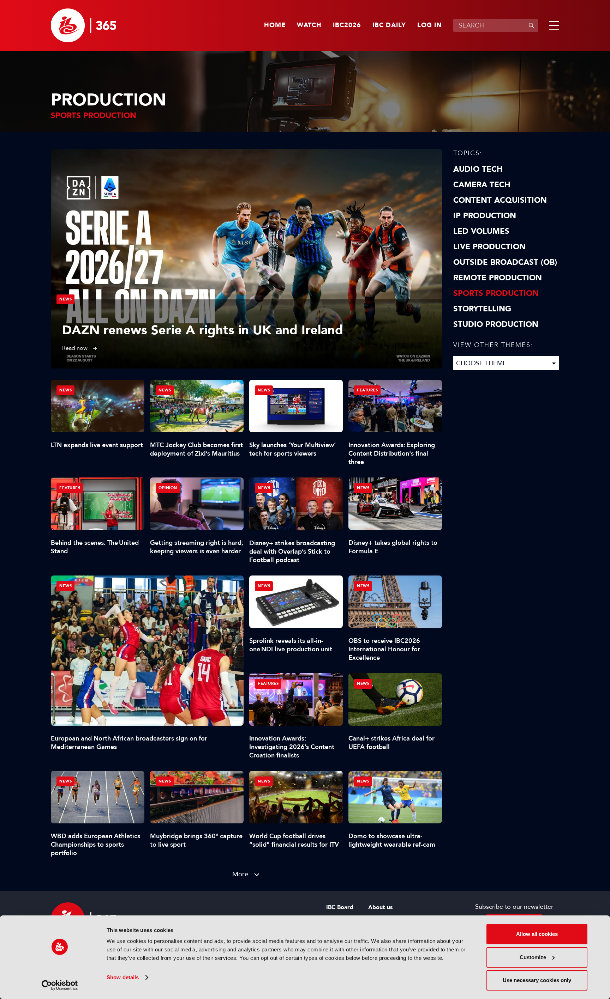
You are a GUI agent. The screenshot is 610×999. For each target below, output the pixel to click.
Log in (429, 25)
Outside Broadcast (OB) (505, 262)
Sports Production (496, 293)
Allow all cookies (537, 934)
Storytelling (482, 309)
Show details (123, 977)
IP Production (484, 216)
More (240, 874)
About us (380, 907)
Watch (309, 25)
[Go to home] (83, 25)
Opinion (168, 488)
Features (367, 390)
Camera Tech (481, 184)
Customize (533, 957)
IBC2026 (347, 25)
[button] (552, 25)
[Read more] (246, 258)
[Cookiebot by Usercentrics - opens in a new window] (60, 985)
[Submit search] (531, 25)
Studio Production (495, 324)
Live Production (489, 247)
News (65, 299)
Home (275, 25)
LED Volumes (481, 231)
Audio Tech (478, 169)
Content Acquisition (500, 200)
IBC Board (339, 907)
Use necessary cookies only (537, 980)
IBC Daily (389, 25)
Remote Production (497, 278)
